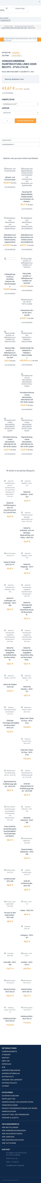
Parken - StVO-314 (26, 910)
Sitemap (5, 1086)
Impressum (6, 1064)
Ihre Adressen (8, 1137)
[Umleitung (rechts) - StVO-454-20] (10, 1010)
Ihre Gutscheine (9, 1143)
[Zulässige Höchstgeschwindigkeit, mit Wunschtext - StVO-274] (10, 711)
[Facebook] (4, 1172)
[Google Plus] (16, 1172)
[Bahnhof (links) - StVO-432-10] (27, 981)
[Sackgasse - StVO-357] (27, 927)
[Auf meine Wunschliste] (4, 126)
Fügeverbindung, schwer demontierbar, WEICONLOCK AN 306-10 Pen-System (27, 441)
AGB (3, 1067)
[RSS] (12, 1172)
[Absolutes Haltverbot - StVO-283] (27, 809)
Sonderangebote (9, 1051)
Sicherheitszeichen (10, 1096)
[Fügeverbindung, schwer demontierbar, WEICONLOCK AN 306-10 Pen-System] (27, 424)
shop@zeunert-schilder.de (15, 1165)
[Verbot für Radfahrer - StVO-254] (27, 483)
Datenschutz (8, 1076)
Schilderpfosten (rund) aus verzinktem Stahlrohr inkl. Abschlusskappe (10, 279)
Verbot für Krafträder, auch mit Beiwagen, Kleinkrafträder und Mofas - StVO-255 (27, 532)
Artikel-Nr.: (6, 52)
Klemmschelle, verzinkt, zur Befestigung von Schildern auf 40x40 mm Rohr (10, 352)
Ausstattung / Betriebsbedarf (15, 1114)
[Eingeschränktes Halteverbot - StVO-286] (27, 840)
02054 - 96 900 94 (12, 1162)
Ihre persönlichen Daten (13, 1140)
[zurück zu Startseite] (1, 26)
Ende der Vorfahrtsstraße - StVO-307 (27, 883)
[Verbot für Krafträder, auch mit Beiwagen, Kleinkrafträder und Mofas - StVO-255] (27, 517)
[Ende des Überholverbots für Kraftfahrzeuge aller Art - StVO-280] (27, 774)
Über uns (6, 1061)
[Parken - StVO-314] (27, 902)
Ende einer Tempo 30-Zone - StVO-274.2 (27, 752)
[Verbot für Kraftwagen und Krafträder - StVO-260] (10, 588)
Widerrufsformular (11, 1073)
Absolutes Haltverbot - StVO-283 (26, 820)
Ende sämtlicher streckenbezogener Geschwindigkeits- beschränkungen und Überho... (9, 831)
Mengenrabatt (8, 144)
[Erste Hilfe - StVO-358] (10, 954)
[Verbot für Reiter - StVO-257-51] (10, 554)
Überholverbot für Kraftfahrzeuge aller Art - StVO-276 (10, 784)
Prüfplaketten (8, 1099)
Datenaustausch (9, 1083)
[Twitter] (8, 1172)
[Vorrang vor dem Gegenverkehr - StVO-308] (10, 904)
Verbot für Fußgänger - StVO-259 (26, 566)
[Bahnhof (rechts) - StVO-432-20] (10, 981)
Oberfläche (8, 99)
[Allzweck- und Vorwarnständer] (10, 169)
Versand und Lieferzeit (12, 1080)
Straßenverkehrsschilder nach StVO (24, 26)
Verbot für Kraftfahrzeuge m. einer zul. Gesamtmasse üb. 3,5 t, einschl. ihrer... (9, 507)
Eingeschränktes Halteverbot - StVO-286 (27, 852)
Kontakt (6, 1058)
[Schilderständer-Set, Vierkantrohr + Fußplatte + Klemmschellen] (27, 336)
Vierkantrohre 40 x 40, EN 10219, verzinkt (26, 312)
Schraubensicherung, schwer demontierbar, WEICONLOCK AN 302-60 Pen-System (10, 441)
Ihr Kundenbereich (10, 1124)
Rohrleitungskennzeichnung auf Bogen (19, 1108)
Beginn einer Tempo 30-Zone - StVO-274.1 (27, 720)
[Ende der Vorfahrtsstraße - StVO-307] (27, 872)
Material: (8, 79)
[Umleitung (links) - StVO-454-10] (27, 1008)
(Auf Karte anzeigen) (13, 1155)
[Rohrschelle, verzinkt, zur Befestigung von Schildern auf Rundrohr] (27, 263)
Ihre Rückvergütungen (12, 1133)
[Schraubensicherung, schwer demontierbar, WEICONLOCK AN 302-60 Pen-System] (10, 424)
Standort (6, 1054)
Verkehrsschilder (8, 26)
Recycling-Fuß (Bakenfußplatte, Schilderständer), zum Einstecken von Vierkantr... (27, 196)
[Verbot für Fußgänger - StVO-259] (27, 555)
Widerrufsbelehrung (11, 1070)
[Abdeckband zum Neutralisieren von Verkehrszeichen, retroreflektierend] (27, 223)
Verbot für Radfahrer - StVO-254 (27, 494)
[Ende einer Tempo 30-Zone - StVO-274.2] (27, 741)
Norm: (4, 72)
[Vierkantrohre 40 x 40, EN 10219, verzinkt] (27, 301)
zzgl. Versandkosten (7, 92)
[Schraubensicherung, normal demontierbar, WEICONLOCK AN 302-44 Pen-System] (27, 380)
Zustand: (5, 55)
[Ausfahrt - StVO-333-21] (27, 954)
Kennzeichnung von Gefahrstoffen (17, 1102)
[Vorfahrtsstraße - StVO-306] (10, 871)
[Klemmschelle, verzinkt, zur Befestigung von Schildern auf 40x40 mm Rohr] (10, 336)
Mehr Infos (6, 140)
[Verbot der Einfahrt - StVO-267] (10, 676)
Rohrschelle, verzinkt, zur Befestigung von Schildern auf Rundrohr (27, 278)
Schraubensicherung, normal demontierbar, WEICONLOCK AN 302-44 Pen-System (27, 397)
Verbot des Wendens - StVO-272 (27, 689)
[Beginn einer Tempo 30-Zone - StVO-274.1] (27, 709)
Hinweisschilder (9, 1111)
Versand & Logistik (10, 1118)
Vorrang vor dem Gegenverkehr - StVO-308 (10, 915)
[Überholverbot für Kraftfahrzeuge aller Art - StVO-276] (10, 773)
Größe (6, 108)
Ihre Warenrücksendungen (14, 1130)
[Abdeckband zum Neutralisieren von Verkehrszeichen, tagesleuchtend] (10, 223)
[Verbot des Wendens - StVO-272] (27, 678)
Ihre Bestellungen (10, 1127)
